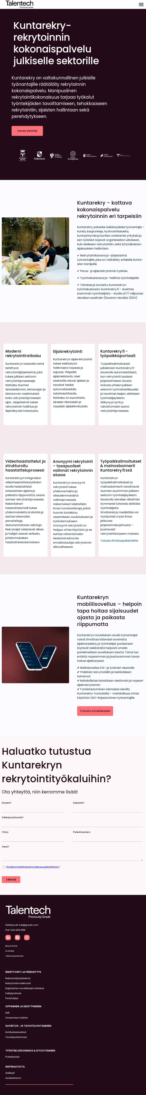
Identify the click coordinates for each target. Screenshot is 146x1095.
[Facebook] (17, 937)
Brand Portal (11, 945)
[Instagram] (27, 937)
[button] (141, 4)
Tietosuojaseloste (14, 955)
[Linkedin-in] (8, 937)
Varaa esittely (27, 131)
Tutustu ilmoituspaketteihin (119, 541)
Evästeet (9, 950)
